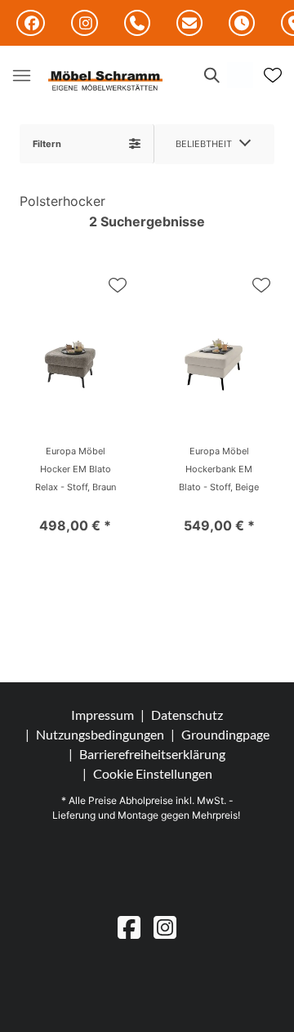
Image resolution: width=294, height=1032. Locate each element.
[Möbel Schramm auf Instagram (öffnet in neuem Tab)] (84, 23)
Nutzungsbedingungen (100, 734)
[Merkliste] (273, 75)
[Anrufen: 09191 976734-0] (137, 24)
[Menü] (21, 75)
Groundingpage (225, 734)
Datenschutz (187, 714)
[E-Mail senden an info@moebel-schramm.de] (189, 24)
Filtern (47, 144)
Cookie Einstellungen (152, 773)
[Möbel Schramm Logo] (105, 81)
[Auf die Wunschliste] (118, 285)
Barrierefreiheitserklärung (152, 754)
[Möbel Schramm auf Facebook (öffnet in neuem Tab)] (30, 23)
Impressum (102, 714)
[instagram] (165, 927)
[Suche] (210, 75)
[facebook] (129, 927)
